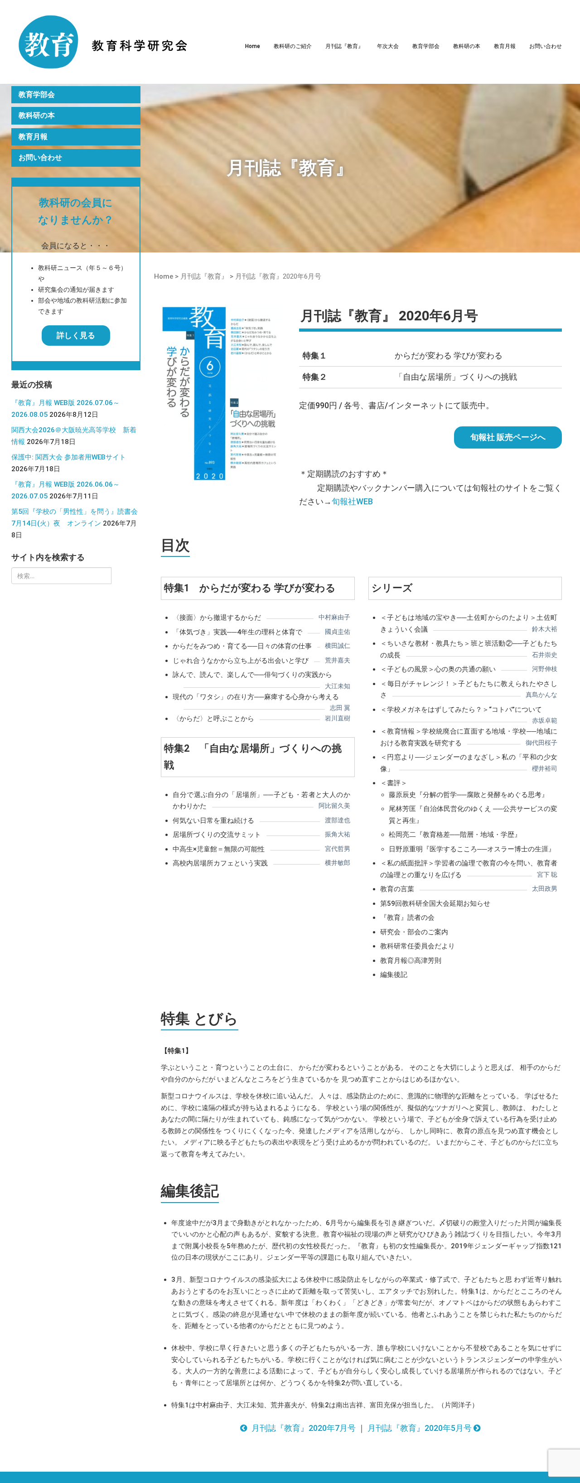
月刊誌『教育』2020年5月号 (420, 1428)
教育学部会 (426, 46)
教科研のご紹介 (293, 46)
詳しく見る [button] (76, 335)
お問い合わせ (545, 46)
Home (252, 46)
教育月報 (505, 46)
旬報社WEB (352, 501)
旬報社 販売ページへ (508, 437)
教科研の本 (466, 46)
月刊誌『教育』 (344, 46)
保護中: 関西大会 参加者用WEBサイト (68, 457)
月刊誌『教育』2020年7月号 (302, 1428)
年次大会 (388, 46)
